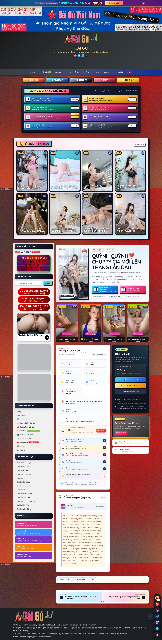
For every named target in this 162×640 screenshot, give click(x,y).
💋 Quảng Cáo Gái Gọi (25, 427)
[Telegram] (79, 55)
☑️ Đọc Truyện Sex (24, 438)
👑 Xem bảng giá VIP (99, 296)
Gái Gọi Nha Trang (24, 486)
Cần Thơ (96, 72)
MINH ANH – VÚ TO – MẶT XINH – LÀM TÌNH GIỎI (130, 187)
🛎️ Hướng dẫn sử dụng (115, 296)
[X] (86, 55)
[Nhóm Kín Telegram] (82, 55)
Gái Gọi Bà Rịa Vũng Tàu (26, 501)
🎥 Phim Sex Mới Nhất (25, 435)
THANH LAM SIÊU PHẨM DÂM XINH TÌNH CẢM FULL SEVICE (130, 230)
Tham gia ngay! (114, 3)
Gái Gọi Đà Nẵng (23, 482)
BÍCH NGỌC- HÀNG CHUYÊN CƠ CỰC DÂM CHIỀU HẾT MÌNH (96, 230)
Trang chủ (34, 72)
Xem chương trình (121, 432)
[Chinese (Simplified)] (16, 252)
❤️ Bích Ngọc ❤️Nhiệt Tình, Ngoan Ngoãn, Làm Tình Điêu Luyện (30, 187)
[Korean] (30, 252)
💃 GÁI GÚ (104, 80)
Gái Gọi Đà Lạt (22, 490)
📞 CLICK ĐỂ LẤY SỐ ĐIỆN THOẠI (130, 385)
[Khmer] (27, 252)
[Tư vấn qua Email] (157, 622)
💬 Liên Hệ (21, 450)
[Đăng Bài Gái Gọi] (33, 307)
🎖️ (129, 72)
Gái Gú (81, 48)
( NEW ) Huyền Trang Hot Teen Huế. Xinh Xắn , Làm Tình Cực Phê (64, 187)
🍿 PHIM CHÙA (81, 80)
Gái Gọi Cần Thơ (23, 505)
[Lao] (33, 252)
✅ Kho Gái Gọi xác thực (133, 296)
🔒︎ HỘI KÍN (34, 80)
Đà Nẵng (86, 72)
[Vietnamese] (39, 252)
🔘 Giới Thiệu (22, 446)
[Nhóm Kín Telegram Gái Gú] (33, 299)
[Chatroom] (157, 604)
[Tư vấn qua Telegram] (157, 616)
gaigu (93, 579)
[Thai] (36, 252)
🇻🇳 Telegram (28, 442)
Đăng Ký (20, 412)
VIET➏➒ (121, 72)
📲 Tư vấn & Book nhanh (130, 380)
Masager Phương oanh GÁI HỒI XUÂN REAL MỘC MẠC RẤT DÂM (63, 230)
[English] (22, 252)
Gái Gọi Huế (21, 478)
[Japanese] (24, 252)
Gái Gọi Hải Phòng (24, 474)
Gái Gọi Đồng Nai (23, 497)
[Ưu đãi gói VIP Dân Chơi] (33, 263)
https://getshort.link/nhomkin (39, 637)
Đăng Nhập (21, 415)
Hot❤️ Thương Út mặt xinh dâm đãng (96, 187)
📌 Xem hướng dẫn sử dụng (130, 391)
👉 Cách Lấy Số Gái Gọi (26, 423)
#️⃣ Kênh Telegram (24, 419)
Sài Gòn (68, 72)
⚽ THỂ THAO (128, 80)
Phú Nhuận (71, 579)
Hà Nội (76, 72)
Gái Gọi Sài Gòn (23, 467)
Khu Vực (58, 72)
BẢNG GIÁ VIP (100, 430)
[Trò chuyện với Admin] (157, 610)
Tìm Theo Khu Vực (24, 463)
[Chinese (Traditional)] (19, 252)
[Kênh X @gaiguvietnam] (157, 635)
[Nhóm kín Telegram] (157, 628)
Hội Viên (46, 72)
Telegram (106, 72)
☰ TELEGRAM (57, 80)
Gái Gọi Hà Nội (22, 470)
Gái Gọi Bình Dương (24, 494)
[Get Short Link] (75, 55)
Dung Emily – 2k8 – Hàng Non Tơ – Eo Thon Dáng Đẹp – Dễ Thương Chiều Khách (31, 230)
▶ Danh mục (28, 431)
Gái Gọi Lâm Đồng (24, 509)
